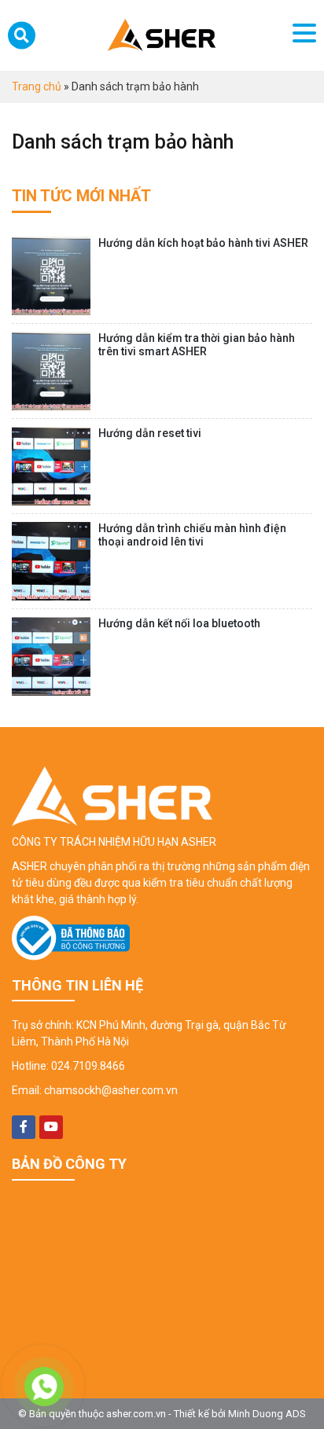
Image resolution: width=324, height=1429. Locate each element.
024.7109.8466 (88, 1066)
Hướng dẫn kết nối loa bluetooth (179, 623)
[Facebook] (23, 1127)
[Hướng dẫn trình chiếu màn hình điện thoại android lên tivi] (51, 561)
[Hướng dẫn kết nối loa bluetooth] (51, 656)
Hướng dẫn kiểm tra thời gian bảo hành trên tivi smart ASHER (196, 345)
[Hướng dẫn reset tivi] (51, 466)
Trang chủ (36, 86)
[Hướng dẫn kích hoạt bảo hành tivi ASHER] (51, 276)
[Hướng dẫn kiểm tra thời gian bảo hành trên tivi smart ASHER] (51, 371)
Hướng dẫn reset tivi (149, 433)
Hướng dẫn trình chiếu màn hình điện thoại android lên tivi (192, 535)
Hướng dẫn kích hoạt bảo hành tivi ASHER (203, 243)
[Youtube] (51, 1127)
